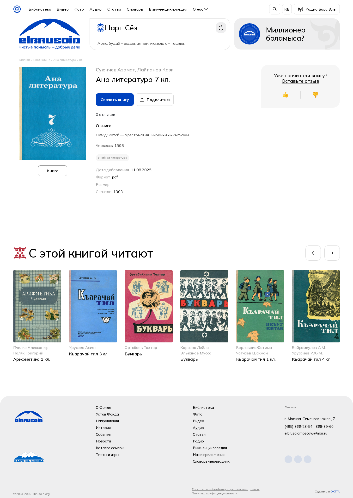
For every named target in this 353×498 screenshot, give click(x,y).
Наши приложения (209, 454)
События (103, 434)
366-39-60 (325, 426)
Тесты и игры (107, 454)
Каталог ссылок (110, 448)
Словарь (135, 9)
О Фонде (103, 407)
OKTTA (335, 491)
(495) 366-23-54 (298, 426)
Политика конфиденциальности (214, 493)
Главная (24, 60)
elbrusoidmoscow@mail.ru (306, 433)
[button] (313, 253)
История (103, 427)
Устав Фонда (107, 414)
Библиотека (40, 9)
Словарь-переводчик (211, 461)
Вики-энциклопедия (168, 9)
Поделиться (158, 99)
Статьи (114, 9)
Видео (62, 9)
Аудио (96, 9)
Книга (52, 170)
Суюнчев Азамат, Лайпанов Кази (135, 69)
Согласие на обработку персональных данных (226, 489)
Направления (107, 421)
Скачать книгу (115, 99)
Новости (103, 441)
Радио (198, 441)
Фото (79, 9)
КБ (287, 9)
